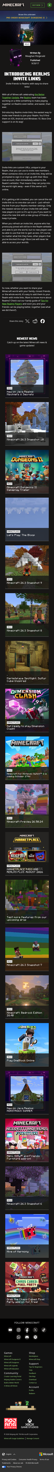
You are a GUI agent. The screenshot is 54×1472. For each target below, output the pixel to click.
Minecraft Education (11, 1369)
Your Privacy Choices (14, 1467)
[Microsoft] (46, 1454)
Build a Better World (11, 1383)
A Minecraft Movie (10, 1386)
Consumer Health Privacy (28, 1459)
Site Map (32, 1376)
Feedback (32, 1373)
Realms (27, 97)
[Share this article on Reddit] (35, 321)
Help (30, 1370)
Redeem (32, 1393)
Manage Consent (33, 1438)
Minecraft (7, 1356)
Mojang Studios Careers (13, 1379)
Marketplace (33, 1356)
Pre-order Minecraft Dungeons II (25, 17)
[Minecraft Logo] (13, 5)
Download (32, 1379)
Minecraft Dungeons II (12, 1359)
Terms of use (44, 1459)
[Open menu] (49, 5)
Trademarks (6, 1463)
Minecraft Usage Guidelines (14, 1438)
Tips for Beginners (35, 1367)
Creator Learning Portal (12, 1376)
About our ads (18, 1463)
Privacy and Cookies (9, 1459)
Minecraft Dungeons (11, 1362)
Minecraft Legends (11, 1366)
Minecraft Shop (34, 1359)
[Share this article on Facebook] (42, 321)
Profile (31, 1390)
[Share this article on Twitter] (27, 321)
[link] (10, 1330)
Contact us (33, 1383)
